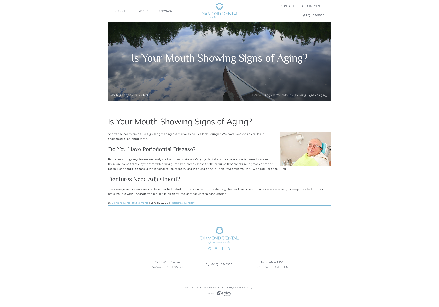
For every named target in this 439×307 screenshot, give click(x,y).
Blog (267, 95)
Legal (251, 287)
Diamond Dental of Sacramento (130, 202)
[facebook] (222, 248)
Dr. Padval (141, 95)
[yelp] (229, 248)
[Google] (209, 248)
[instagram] (216, 248)
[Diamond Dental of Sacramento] (219, 3)
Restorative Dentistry (183, 202)
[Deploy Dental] (224, 293)
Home (256, 95)
